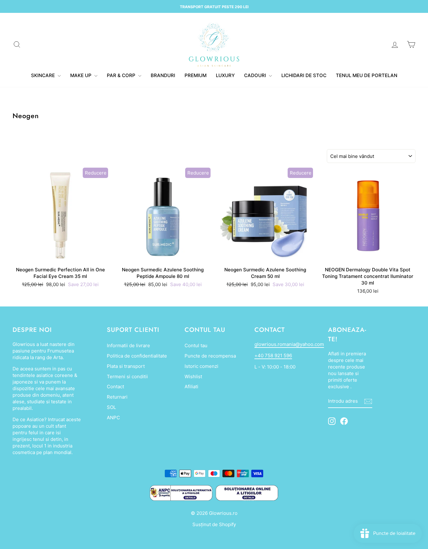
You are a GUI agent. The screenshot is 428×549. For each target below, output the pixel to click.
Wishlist (193, 376)
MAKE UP (81, 75)
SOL (111, 407)
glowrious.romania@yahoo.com (289, 344)
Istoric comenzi (201, 366)
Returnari (117, 397)
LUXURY (225, 75)
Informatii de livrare (128, 345)
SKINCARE (43, 75)
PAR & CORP (122, 75)
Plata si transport (126, 366)
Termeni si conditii (127, 376)
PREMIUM (195, 75)
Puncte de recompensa (210, 356)
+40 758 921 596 (273, 355)
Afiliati (191, 387)
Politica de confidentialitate (137, 356)
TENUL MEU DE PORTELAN (366, 75)
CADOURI (255, 75)
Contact (115, 387)
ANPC (113, 418)
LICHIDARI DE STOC (303, 75)
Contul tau (196, 345)
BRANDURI (163, 75)
